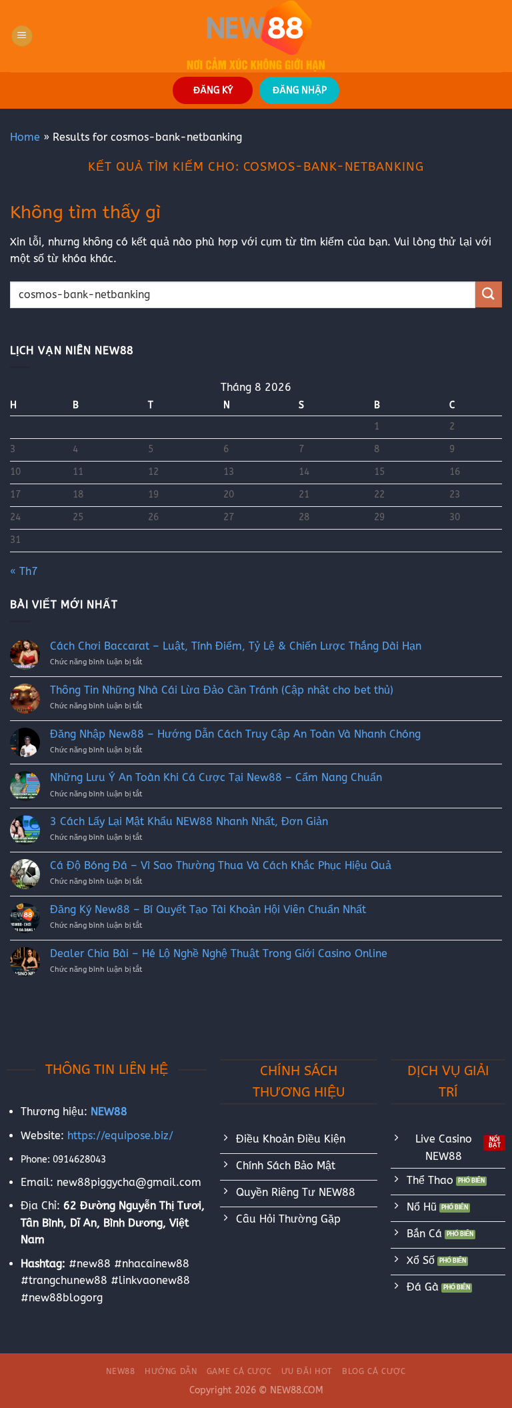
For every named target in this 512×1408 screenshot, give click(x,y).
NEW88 (120, 1371)
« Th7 (24, 571)
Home (25, 137)
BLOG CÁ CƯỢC (373, 1371)
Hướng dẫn (171, 1371)
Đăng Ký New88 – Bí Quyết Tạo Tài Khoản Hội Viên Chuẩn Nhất (208, 909)
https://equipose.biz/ (120, 1135)
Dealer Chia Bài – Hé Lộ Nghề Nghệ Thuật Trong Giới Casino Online (218, 953)
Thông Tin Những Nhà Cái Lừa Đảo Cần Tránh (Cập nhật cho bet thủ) (221, 690)
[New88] (256, 36)
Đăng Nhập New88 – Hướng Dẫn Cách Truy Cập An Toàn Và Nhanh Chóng (235, 734)
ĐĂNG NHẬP (300, 90)
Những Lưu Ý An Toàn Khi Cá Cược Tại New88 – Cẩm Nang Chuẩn (216, 777)
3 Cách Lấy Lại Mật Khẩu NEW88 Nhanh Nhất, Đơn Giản (189, 821)
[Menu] (22, 36)
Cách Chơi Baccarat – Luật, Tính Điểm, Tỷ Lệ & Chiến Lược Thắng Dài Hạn (235, 646)
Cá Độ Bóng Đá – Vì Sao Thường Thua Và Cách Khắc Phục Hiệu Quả (220, 865)
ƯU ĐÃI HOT (307, 1371)
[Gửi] (488, 294)
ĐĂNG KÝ (213, 90)
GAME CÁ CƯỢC (239, 1371)
